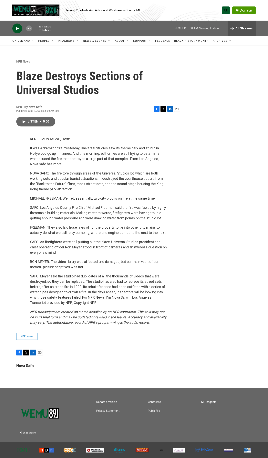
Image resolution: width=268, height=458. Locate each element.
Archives (220, 40)
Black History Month (191, 40)
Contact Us (154, 402)
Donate (246, 10)
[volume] (29, 28)
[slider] (35, 28)
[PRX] (70, 450)
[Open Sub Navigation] (32, 40)
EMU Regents (208, 402)
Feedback (162, 40)
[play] (17, 28)
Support (140, 40)
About (120, 40)
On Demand (21, 40)
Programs (66, 40)
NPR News (23, 61)
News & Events (94, 40)
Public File (154, 410)
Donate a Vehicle (106, 402)
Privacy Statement (107, 410)
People (43, 40)
